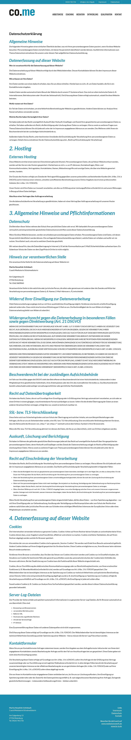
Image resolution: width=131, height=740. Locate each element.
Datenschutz (115, 2)
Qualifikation (106, 14)
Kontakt (118, 14)
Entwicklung (92, 14)
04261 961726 (71, 2)
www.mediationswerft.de (111, 724)
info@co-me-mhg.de (87, 2)
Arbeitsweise (57, 14)
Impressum (102, 2)
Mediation (80, 14)
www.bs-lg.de (116, 726)
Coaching (70, 14)
